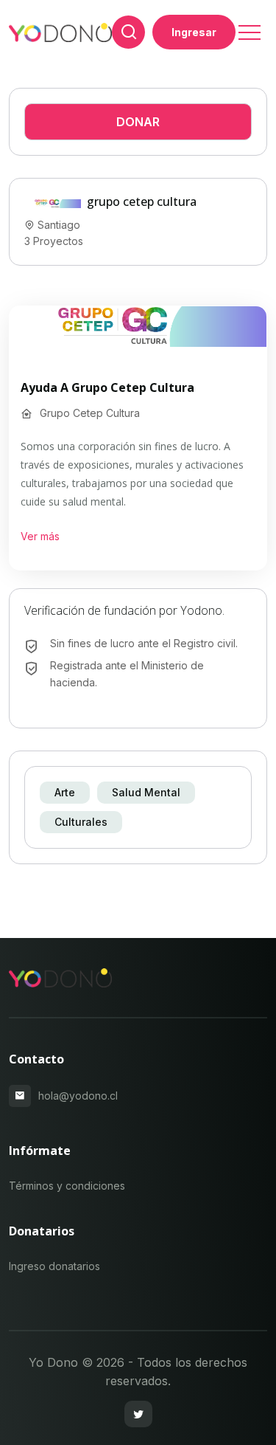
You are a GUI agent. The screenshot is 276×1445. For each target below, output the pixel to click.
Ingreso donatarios (54, 1266)
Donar (138, 121)
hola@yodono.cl (78, 1095)
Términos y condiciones (67, 1185)
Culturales (80, 821)
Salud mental (146, 792)
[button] (248, 28)
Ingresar (193, 32)
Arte (64, 792)
